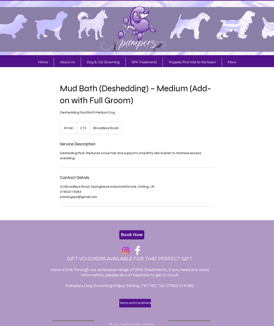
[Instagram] (125, 250)
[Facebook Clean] (137, 250)
